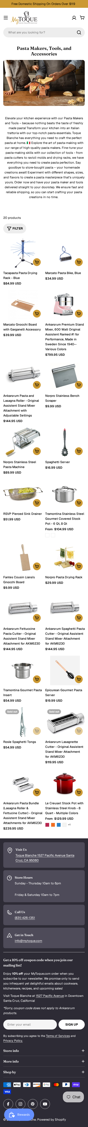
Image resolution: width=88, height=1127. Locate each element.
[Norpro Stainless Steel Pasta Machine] (23, 442)
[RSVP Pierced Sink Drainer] (23, 494)
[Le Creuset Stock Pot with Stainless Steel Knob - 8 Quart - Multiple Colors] (65, 783)
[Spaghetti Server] (65, 442)
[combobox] (44, 32)
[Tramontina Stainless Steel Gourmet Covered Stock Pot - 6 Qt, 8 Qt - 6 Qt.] (47, 535)
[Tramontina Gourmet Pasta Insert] (23, 670)
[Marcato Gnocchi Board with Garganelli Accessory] (23, 305)
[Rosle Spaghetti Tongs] (23, 722)
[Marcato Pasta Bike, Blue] (65, 253)
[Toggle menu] (5, 17)
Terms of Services (58, 1036)
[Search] (79, 32)
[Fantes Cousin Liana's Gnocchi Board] (23, 557)
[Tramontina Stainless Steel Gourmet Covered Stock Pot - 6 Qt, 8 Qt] (65, 494)
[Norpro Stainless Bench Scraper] (65, 376)
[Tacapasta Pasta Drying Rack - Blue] (23, 253)
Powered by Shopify (51, 1119)
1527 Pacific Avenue (50, 996)
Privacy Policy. (13, 1040)
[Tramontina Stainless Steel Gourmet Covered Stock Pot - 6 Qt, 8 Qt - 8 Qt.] (53, 535)
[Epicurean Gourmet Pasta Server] (65, 670)
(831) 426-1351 (25, 918)
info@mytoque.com (28, 941)
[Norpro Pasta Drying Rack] (65, 557)
